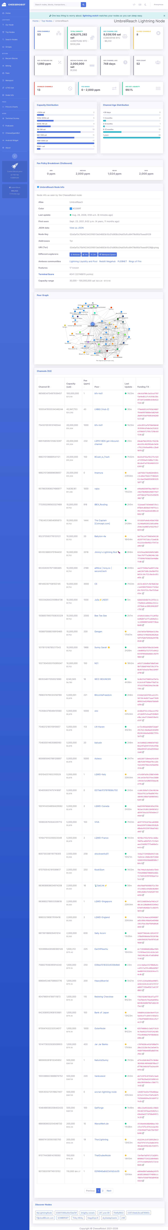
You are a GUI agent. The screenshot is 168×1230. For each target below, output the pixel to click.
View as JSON (77, 227)
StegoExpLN (92, 1218)
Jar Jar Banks (101, 1044)
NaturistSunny (101, 1060)
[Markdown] (140, 4)
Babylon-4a (100, 536)
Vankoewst (99, 1076)
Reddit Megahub (107, 261)
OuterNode (99, 1028)
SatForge (98, 1107)
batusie (98, 742)
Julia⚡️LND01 (101, 599)
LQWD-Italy (100, 774)
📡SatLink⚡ (100, 885)
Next (109, 1190)
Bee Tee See (100, 615)
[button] (159, 4)
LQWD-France (101, 838)
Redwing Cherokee (103, 996)
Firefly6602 (119, 1213)
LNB (123, 1218)
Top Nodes (46, 21)
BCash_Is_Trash (101, 457)
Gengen (98, 631)
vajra (96, 488)
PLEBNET (122, 261)
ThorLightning (101, 1139)
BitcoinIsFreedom (103, 695)
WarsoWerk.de (101, 1123)
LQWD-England (102, 917)
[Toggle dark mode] (145, 4)
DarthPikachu (101, 949)
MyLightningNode (44, 1213)
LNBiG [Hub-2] (101, 409)
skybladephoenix (109, 1218)
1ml (86, 254)
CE (95, 584)
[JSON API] (134, 4)
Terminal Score (46, 274)
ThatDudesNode (102, 1155)
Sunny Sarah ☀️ (102, 647)
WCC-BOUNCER (102, 679)
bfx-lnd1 (98, 393)
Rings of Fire (135, 261)
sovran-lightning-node (105, 1092)
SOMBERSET (63, 1218)
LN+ (94, 254)
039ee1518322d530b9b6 (107, 965)
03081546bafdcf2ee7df (66, 1213)
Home (35, 21)
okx (96, 711)
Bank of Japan (101, 1012)
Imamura (98, 472)
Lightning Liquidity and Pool (83, 261)
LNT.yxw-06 (104, 1213)
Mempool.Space (108, 254)
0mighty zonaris (88, 1213)
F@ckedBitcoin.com (45, 1218)
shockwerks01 (101, 853)
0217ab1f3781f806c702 (106, 790)
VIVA (96, 822)
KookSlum (99, 869)
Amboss (76, 254)
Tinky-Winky (78, 1218)
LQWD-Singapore (103, 901)
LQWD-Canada (101, 806)
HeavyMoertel (101, 980)
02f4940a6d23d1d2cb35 (106, 1171)
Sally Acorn (100, 933)
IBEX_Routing (100, 504)
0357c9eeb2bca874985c (139, 1213)
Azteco (98, 758)
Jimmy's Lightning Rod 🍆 (107, 552)
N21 (96, 663)
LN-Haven (99, 726)
